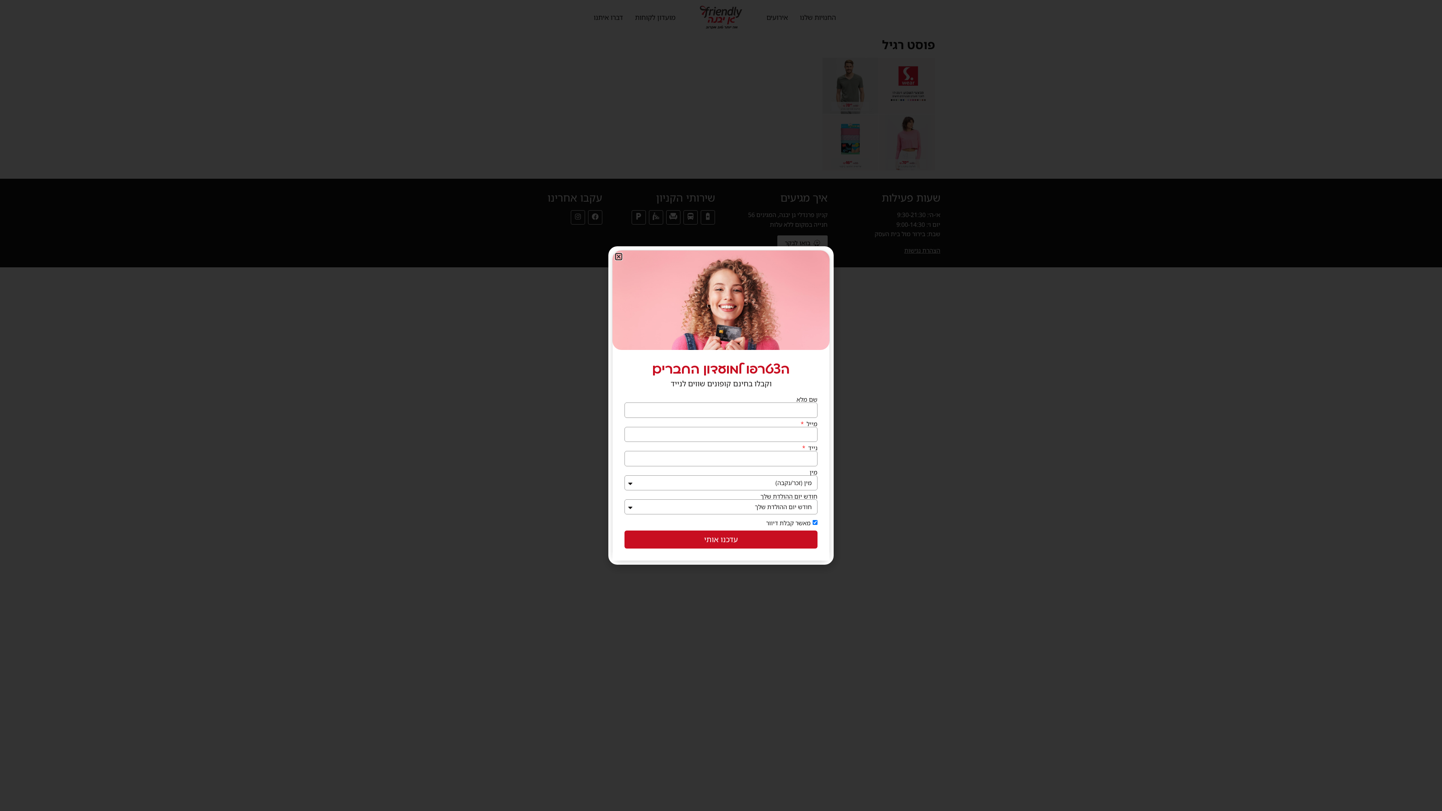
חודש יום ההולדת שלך (789, 496)
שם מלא (807, 399)
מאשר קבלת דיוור (788, 523)
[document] (721, 405)
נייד (812, 448)
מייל (811, 424)
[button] (618, 256)
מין (814, 472)
